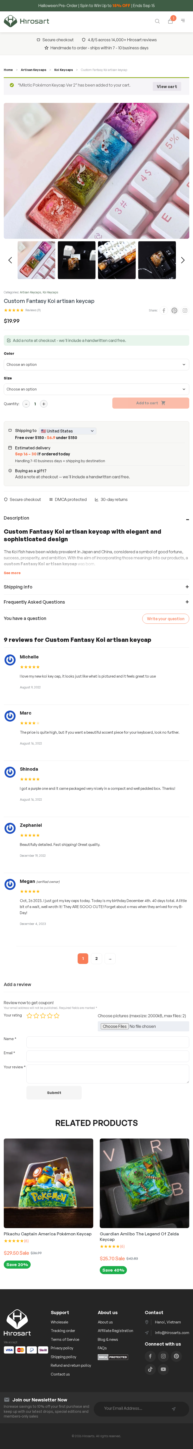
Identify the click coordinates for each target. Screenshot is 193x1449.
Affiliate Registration (115, 1330)
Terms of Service (65, 1339)
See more (12, 573)
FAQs (102, 1348)
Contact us (60, 1374)
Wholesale (59, 1322)
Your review (15, 1067)
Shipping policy (63, 1356)
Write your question (165, 618)
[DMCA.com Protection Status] (113, 1358)
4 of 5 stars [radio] (50, 1016)
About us (105, 1322)
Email (9, 1053)
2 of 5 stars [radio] (36, 1016)
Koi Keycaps (63, 70)
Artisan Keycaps (33, 70)
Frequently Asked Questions (34, 602)
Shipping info (18, 587)
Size (8, 378)
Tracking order (63, 1330)
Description (16, 518)
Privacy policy (62, 1348)
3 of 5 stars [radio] (43, 1016)
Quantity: (11, 404)
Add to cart (147, 403)
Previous (10, 260)
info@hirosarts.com (172, 1332)
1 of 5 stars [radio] (29, 1016)
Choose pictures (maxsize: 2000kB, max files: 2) (142, 1015)
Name (10, 1039)
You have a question (25, 618)
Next (183, 260)
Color (9, 353)
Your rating (13, 1015)
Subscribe (173, 1409)
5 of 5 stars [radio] (57, 1016)
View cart (167, 86)
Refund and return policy (71, 1365)
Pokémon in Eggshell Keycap (128, 1233)
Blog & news (108, 1339)
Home (8, 70)
